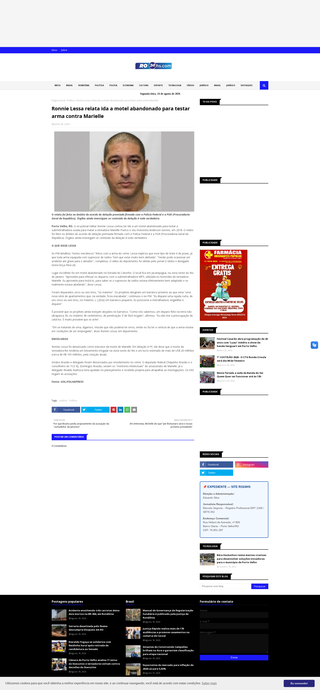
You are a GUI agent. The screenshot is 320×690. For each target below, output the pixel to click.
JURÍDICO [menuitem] (204, 85)
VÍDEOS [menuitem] (190, 85)
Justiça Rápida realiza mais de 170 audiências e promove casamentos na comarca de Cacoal (166, 632)
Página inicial (58, 100)
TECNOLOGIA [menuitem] (174, 85)
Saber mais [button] (209, 683)
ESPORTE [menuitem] (158, 85)
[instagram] (251, 464)
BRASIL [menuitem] (69, 85)
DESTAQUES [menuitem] (246, 85)
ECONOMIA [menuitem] (128, 85)
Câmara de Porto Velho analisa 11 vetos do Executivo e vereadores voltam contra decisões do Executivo (94, 663)
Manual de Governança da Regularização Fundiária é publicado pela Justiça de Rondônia (168, 614)
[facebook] (216, 464)
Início (54, 50)
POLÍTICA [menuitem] (99, 85)
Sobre (64, 50)
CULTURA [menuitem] (143, 85)
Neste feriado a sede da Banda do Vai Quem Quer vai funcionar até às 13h (240, 374)
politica (63, 400)
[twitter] (216, 473)
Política (71, 100)
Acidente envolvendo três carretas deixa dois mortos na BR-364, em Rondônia (94, 612)
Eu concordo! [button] (299, 683)
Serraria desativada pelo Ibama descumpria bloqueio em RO (88, 627)
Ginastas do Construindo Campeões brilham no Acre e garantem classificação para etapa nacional (168, 650)
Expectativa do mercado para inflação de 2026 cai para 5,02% (168, 666)
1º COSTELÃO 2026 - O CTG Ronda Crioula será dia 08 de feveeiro (241, 358)
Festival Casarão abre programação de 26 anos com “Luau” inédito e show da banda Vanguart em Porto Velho (242, 342)
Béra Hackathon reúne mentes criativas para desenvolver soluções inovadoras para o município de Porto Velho (241, 558)
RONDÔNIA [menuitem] (83, 85)
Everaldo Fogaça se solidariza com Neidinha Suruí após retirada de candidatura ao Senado (90, 645)
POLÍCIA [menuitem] (113, 85)
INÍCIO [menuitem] (57, 85)
